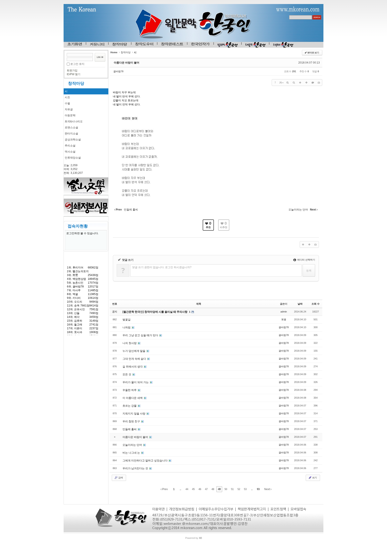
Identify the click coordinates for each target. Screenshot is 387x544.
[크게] (287, 82)
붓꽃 (283, 319)
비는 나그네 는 (132, 452)
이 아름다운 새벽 (133, 398)
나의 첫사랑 (130, 343)
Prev (164, 489)
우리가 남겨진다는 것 (136, 468)
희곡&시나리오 (74, 121)
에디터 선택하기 (306, 259)
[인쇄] (319, 82)
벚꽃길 (127, 319)
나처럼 (127, 327)
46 (199, 489)
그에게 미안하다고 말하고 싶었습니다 (145, 460)
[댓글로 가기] (313, 82)
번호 (114, 303)
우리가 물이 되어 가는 (136, 382)
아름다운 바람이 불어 (126, 62)
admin (283, 311)
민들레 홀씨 (130, 429)
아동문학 (70, 115)
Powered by (193, 538)
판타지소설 (71, 133)
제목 (198, 303)
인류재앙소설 (73, 157)
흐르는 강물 (130, 405)
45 (193, 489)
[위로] (300, 82)
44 (186, 489)
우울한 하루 (130, 390)
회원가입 (72, 70)
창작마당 (76, 83)
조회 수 (316, 303)
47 (206, 489)
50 (225, 489)
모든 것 (127, 374)
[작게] (294, 82)
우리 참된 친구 (132, 421)
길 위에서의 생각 (133, 366)
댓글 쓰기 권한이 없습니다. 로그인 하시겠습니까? (161, 267)
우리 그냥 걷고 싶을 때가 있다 (141, 335)
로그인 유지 (77, 64)
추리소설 (70, 145)
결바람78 (118, 71)
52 (238, 489)
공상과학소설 (73, 139)
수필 (67, 103)
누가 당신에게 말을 (134, 351)
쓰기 (314, 477)
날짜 (300, 303)
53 (245, 489)
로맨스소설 (71, 127)
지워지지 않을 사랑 (134, 413)
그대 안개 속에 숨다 (135, 358)
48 (212, 489)
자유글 (69, 109)
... (180, 489)
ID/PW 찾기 (73, 74)
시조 (67, 97)
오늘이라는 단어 (133, 444)
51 (232, 489)
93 (258, 489)
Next (267, 489)
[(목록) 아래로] (306, 82)
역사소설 (70, 151)
